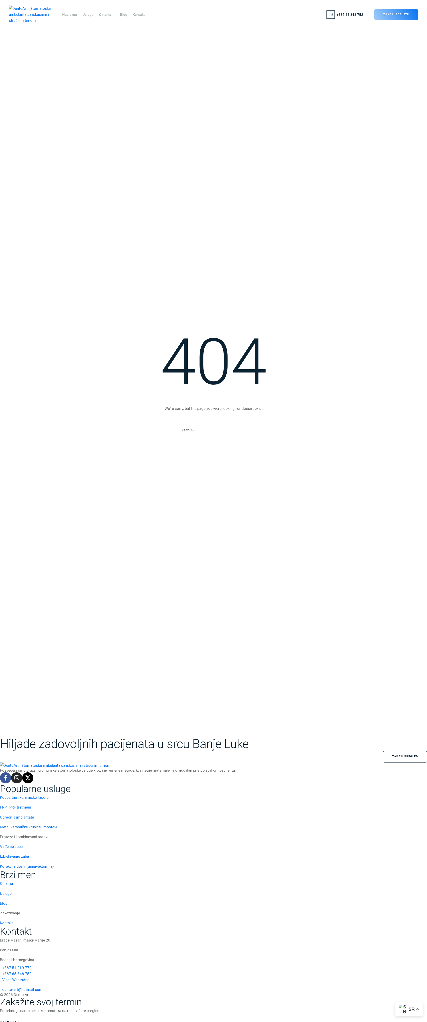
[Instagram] (16, 777)
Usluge (6, 893)
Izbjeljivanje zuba (14, 856)
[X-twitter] (27, 777)
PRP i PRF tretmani (15, 807)
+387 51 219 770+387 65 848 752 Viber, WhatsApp (17, 974)
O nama (6, 883)
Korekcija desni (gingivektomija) (27, 866)
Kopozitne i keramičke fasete (24, 797)
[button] (114, 15)
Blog (4, 903)
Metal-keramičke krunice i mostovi (28, 827)
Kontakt (6, 923)
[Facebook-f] (5, 777)
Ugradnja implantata (17, 817)
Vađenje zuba (11, 846)
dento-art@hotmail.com (22, 989)
